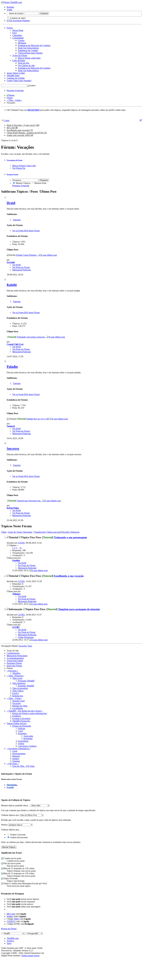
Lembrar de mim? (17, 18)
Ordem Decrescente (19, 837)
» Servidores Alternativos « (19, 748)
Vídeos (21, 743)
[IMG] (17, 919)
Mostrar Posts (40, 183)
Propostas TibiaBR (26, 681)
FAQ (14, 33)
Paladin (12, 366)
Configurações (13, 653)
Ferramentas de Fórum (14, 160)
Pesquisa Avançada (15, 90)
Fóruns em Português (21, 726)
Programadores (19, 753)
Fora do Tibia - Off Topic (23, 766)
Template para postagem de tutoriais (79, 609)
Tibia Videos (17, 691)
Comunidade (18, 38)
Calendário (17, 35)
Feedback (16, 716)
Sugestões (22, 733)
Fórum (10, 98)
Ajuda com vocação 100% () (20, 135)
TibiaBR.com (13, 938)
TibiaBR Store (13, 75)
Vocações (16, 703)
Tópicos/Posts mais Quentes (30, 53)
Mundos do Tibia (19, 706)
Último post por (53, 532)
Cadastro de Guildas (16, 78)
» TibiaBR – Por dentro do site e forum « (25, 711)
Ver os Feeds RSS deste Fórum (26, 230)
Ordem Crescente (18, 834)
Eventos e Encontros (21, 718)
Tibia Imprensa (18, 683)
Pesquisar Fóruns (14, 663)
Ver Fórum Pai (18, 168)
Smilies (10, 916)
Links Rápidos (18, 60)
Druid (11, 203)
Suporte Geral (18, 701)
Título (3, 532)
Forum (10, 28)
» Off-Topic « (13, 763)
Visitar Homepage (26, 637)
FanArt (15, 693)
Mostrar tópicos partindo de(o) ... (15, 805)
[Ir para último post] (38, 570)
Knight (12, 285)
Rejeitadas (28, 738)
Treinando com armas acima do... (31, 337)
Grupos (21, 40)
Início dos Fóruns (14, 666)
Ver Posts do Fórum (21, 267)
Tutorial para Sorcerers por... (29, 501)
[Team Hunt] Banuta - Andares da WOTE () (27, 133)
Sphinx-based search (30, 955)
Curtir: (6, 120)
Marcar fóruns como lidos (29, 58)
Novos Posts (17, 30)
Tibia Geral (17, 678)
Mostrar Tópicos (22, 183)
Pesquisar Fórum (12, 174)
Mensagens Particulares (17, 655)
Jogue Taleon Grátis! (16, 73)
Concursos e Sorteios (27, 746)
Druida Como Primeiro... (27, 255)
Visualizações (40, 532)
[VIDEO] (11, 921)
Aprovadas (28, 736)
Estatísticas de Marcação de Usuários (34, 45)
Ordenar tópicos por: (10, 815)
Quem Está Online (15, 660)
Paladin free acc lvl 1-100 (38, 419)
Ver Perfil (16, 265)
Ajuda (9, 9)
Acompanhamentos (15, 658)
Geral (20, 731)
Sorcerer (13, 448)
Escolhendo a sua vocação (69, 575)
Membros (22, 43)
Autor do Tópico (15, 532)
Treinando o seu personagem (70, 537)
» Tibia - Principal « (15, 676)
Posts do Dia (23, 63)
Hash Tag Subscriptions (28, 48)
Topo (29, 646)
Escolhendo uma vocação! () (20, 130)
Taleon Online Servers (16, 723)
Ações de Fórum (19, 55)
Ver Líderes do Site (26, 65)
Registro (10, 7)
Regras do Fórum (8, 928)
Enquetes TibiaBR (26, 686)
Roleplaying (17, 696)
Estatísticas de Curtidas (28, 50)
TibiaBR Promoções (21, 721)
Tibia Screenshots (20, 688)
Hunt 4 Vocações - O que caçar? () (23, 125)
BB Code (11, 914)
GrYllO (21, 543)
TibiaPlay (16, 673)
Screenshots (23, 741)
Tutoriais (17, 220)
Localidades (17, 708)
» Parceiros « (12, 671)
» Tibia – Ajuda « (14, 100)
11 (21, 548)
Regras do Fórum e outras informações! (29, 713)
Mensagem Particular (21, 270)
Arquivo (10, 941)
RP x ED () (12, 128)
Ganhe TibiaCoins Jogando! (19, 80)
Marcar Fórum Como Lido (24, 165)
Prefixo (4, 825)
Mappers (16, 756)
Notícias (21, 728)
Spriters (15, 758)
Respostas (27, 532)
